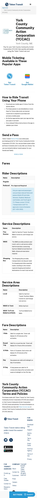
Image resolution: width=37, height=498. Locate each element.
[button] (30, 4)
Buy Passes (18, 495)
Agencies (5, 8)
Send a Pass (15, 139)
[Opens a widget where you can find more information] (28, 494)
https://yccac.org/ (24, 407)
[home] (14, 4)
